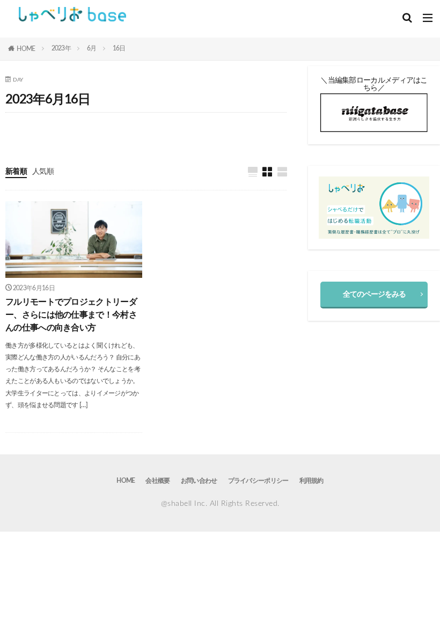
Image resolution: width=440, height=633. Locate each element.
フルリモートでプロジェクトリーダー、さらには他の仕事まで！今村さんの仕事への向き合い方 (71, 315)
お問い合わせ (199, 480)
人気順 (43, 171)
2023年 (61, 48)
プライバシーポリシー (258, 480)
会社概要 (157, 480)
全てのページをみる (374, 294)
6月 (92, 48)
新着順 (16, 171)
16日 (119, 48)
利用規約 (311, 480)
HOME (26, 49)
